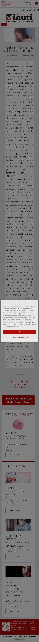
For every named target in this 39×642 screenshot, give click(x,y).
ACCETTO (20, 332)
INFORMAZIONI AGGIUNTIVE (19, 337)
